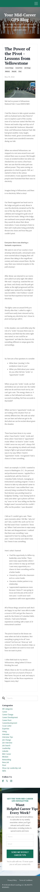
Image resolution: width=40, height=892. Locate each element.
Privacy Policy (12, 880)
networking (6, 760)
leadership (6, 748)
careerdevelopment (9, 723)
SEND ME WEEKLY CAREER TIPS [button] (20, 853)
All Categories (7, 709)
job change (27, 68)
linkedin (5, 751)
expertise (5, 729)
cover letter (6, 726)
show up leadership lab (11, 768)
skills (4, 771)
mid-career (6, 754)
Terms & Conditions (25, 880)
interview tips (7, 737)
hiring (4, 731)
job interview (7, 743)
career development (10, 717)
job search (6, 746)
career (4, 712)
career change (9, 68)
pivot (20, 71)
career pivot (19, 68)
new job (14, 71)
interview (5, 734)
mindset (7, 71)
